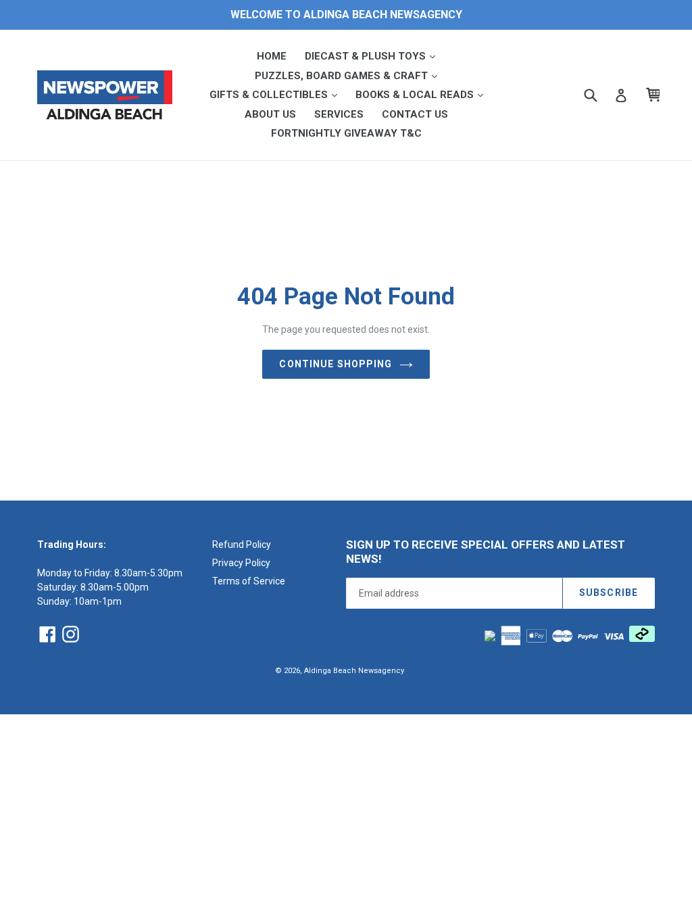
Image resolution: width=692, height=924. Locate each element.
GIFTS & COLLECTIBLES (277, 94)
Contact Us (415, 114)
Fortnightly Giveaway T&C (346, 133)
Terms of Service (248, 581)
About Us (270, 114)
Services (339, 114)
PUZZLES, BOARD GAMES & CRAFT (350, 75)
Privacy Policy (241, 562)
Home (272, 56)
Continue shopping (335, 364)
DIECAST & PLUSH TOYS (374, 55)
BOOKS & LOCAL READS (423, 94)
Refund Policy (241, 544)
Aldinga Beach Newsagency (354, 670)
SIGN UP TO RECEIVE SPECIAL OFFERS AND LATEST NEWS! (485, 551)
